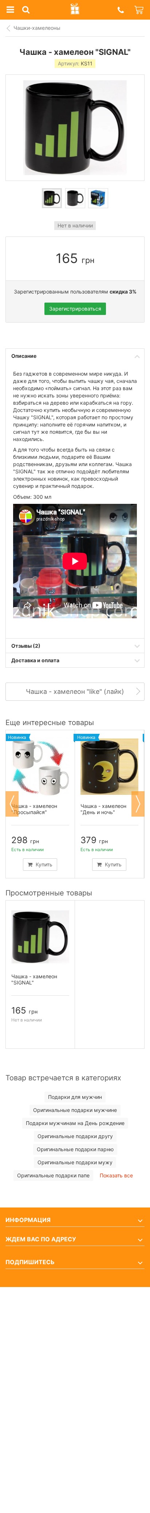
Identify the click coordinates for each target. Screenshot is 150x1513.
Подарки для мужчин (75, 1097)
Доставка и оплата (35, 660)
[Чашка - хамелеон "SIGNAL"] (40, 937)
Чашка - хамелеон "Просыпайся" (34, 809)
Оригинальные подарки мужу (75, 1162)
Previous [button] (12, 804)
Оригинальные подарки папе (53, 1175)
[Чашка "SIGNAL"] (52, 198)
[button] (120, 10)
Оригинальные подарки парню (75, 1149)
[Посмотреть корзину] (139, 10)
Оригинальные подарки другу (75, 1136)
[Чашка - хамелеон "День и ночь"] (109, 766)
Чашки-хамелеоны (36, 28)
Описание (23, 356)
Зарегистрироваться (75, 309)
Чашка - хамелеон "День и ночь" (103, 809)
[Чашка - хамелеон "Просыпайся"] (40, 766)
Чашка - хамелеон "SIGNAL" (34, 979)
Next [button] (138, 804)
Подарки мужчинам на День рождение (75, 1123)
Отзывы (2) (25, 646)
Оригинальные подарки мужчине (75, 1110)
